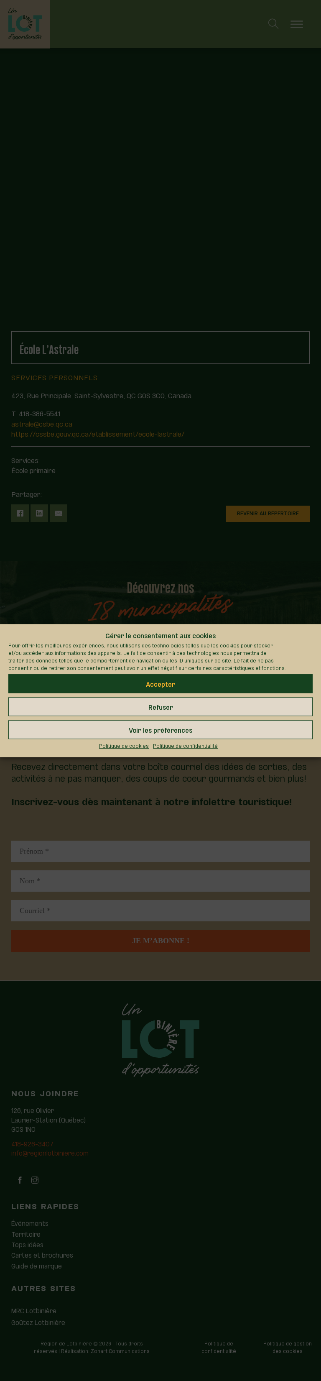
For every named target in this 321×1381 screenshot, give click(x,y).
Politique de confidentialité (185, 745)
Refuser (160, 706)
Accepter (160, 683)
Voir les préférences (160, 729)
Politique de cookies (124, 745)
